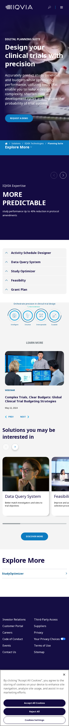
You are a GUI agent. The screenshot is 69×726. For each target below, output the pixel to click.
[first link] (34, 368)
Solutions (16, 143)
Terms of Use (42, 645)
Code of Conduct (13, 639)
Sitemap (39, 652)
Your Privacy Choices (47, 639)
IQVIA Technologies (34, 143)
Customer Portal (13, 626)
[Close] (64, 674)
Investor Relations (14, 619)
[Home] (8, 143)
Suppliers (40, 626)
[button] (63, 175)
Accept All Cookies (34, 702)
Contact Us (9, 652)
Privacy (38, 632)
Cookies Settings (34, 719)
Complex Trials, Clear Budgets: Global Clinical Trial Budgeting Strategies (33, 399)
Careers (7, 632)
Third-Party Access (46, 619)
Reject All (34, 711)
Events (7, 645)
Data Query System (23, 496)
